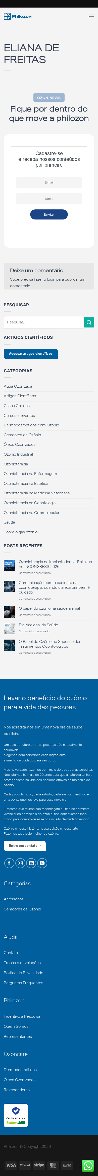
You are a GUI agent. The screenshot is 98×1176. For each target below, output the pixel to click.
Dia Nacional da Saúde (38, 625)
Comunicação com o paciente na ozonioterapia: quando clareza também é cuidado (54, 588)
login (51, 280)
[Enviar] (89, 322)
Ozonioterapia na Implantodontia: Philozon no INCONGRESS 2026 (55, 564)
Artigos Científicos (20, 396)
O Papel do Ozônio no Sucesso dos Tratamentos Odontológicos (50, 644)
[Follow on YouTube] (42, 863)
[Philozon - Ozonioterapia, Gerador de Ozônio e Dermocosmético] (17, 16)
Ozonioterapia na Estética (26, 484)
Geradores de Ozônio (22, 435)
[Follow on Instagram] (20, 863)
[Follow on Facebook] (9, 863)
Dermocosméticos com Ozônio (31, 425)
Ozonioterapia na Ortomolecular (31, 513)
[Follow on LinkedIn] (31, 863)
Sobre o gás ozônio (20, 532)
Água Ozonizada (18, 387)
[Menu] (91, 16)
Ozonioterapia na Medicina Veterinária (37, 493)
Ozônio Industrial (18, 455)
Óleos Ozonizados (19, 445)
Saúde (9, 523)
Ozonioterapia (16, 464)
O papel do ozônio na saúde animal (49, 609)
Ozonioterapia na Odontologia (30, 503)
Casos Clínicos (17, 406)
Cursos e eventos (19, 416)
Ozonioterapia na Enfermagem (30, 474)
